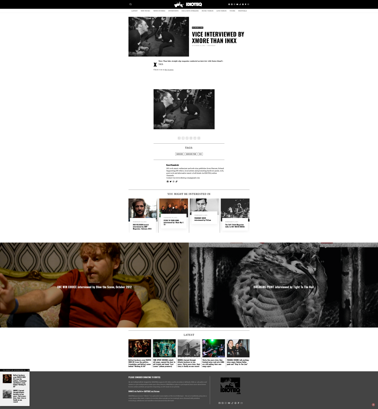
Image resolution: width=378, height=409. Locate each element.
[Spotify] (243, 4)
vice (200, 154)
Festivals (242, 11)
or (143, 391)
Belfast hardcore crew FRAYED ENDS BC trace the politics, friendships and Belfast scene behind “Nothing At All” (20, 381)
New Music (145, 11)
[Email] (248, 4)
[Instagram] (234, 4)
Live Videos (221, 11)
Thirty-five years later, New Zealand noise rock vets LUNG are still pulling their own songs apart (213, 363)
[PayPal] (246, 4)
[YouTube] (237, 4)
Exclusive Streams (190, 11)
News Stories (159, 11)
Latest (134, 11)
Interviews (173, 11)
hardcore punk (191, 154)
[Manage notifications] (373, 404)
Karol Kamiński (172, 164)
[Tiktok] (240, 4)
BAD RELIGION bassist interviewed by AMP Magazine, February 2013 (142, 226)
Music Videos (207, 11)
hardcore (179, 154)
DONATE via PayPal (135, 391)
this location (169, 69)
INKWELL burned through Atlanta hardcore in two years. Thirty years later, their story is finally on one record (19, 396)
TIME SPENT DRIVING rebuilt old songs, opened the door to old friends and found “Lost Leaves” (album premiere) (164, 363)
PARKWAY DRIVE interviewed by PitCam (202, 219)
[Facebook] (229, 4)
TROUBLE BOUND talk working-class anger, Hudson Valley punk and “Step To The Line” (238, 362)
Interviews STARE (197, 27)
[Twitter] (232, 4)
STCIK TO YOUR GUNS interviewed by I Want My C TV (173, 222)
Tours (232, 11)
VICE (160, 64)
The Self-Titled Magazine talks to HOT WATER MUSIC (235, 225)
